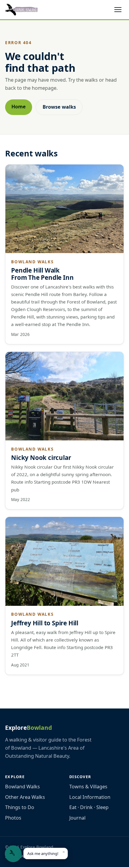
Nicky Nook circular (41, 457)
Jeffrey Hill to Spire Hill (44, 623)
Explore (28, 728)
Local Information (89, 797)
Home (18, 106)
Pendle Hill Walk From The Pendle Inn (42, 274)
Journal (77, 817)
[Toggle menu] (118, 9)
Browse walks (59, 107)
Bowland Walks (22, 786)
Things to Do (19, 807)
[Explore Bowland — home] (21, 10)
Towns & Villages (88, 786)
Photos (13, 817)
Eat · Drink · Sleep (89, 807)
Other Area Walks (25, 797)
